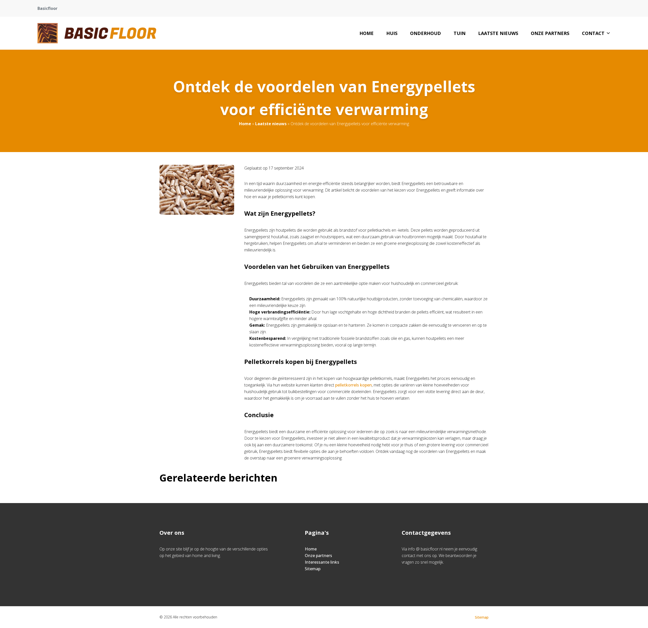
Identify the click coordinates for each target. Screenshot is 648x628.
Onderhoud (425, 33)
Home (366, 33)
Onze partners (550, 33)
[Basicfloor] (96, 33)
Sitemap (312, 568)
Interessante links (322, 562)
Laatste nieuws (498, 33)
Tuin (459, 33)
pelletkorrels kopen (353, 385)
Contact (593, 33)
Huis (391, 33)
